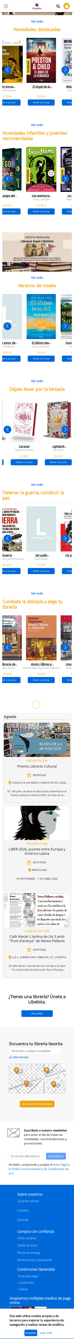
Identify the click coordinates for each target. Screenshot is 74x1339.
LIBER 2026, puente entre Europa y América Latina (37, 851)
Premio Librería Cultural (37, 766)
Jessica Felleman (41, 346)
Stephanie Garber (24, 449)
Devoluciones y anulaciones (34, 1260)
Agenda (10, 717)
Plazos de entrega (28, 1253)
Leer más (46, 1333)
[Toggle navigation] (5, 6)
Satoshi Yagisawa (32, 667)
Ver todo (37, 21)
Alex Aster (58, 449)
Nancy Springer (41, 199)
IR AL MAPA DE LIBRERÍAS (37, 1104)
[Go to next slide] (65, 70)
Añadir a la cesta (41, 102)
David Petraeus (16, 558)
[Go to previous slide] (7, 70)
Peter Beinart (41, 558)
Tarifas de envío (27, 1245)
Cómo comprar (26, 1238)
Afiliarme (37, 1013)
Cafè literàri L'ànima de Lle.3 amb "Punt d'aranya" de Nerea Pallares (37, 938)
